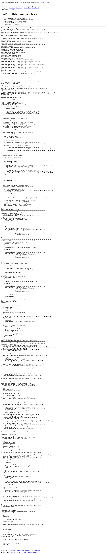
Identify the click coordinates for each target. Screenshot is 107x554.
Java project (46, 2)
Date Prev (12, 8)
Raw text (12, 9)
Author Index (28, 6)
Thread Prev (27, 8)
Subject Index (20, 6)
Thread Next (35, 8)
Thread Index (36, 6)
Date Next (18, 8)
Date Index (12, 6)
